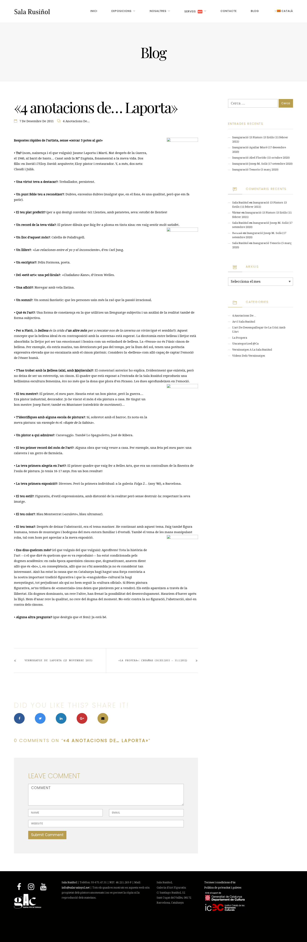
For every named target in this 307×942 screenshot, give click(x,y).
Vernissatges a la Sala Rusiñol (252, 349)
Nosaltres (158, 11)
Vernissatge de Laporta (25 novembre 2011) (59, 660)
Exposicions (122, 11)
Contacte (229, 11)
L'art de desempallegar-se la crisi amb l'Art (258, 329)
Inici (93, 11)
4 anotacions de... (76, 121)
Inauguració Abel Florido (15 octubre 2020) (261, 157)
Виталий (237, 233)
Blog (255, 11)
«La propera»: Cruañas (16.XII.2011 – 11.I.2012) (152, 660)
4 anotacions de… (244, 315)
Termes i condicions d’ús (219, 882)
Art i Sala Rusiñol (243, 321)
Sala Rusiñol (240, 202)
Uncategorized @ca (245, 343)
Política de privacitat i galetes (222, 887)
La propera (239, 337)
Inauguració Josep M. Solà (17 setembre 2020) (262, 163)
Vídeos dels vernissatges (248, 355)
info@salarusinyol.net (76, 887)
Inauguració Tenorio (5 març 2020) (255, 169)
